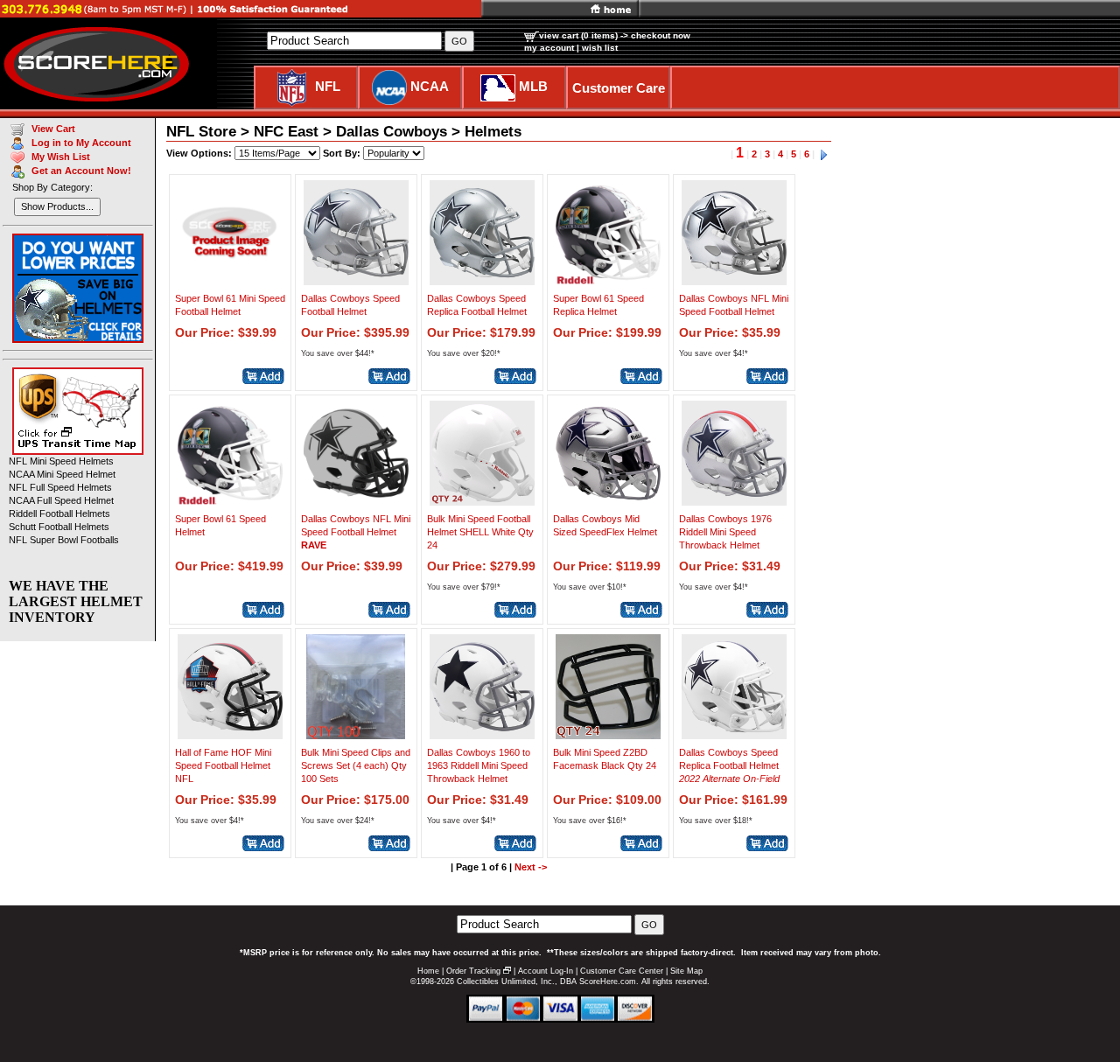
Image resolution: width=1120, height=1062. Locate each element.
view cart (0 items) (578, 35)
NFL (327, 86)
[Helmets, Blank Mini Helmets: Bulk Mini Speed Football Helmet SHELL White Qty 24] (482, 500)
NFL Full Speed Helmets (60, 487)
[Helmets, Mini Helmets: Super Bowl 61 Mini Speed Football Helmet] (230, 280)
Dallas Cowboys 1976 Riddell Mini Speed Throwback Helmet (725, 532)
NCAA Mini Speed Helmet (62, 474)
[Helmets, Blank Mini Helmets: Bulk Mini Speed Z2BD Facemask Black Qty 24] (608, 734)
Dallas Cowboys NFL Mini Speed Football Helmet (355, 532)
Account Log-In (545, 971)
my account (549, 47)
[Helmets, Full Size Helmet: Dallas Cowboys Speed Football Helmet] (356, 280)
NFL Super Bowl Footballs (64, 539)
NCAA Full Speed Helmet (61, 500)
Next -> (530, 867)
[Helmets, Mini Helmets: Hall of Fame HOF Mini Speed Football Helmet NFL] (230, 734)
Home (428, 971)
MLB (533, 86)
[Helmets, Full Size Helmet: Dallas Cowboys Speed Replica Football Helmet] (482, 280)
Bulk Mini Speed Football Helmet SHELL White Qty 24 (480, 532)
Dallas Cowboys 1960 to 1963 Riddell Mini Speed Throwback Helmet (478, 765)
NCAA (429, 86)
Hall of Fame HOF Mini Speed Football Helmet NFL (223, 765)
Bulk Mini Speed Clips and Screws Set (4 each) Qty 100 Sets (355, 765)
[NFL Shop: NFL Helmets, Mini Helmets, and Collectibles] (292, 86)
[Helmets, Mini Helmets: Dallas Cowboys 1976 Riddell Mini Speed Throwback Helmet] (734, 500)
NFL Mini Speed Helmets (61, 461)
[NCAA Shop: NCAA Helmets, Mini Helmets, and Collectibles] (389, 86)
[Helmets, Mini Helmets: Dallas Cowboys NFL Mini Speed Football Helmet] (734, 280)
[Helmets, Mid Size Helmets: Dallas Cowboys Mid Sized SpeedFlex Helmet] (608, 500)
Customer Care (618, 87)
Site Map (686, 971)
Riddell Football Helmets (59, 513)
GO (649, 924)
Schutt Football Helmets (59, 526)
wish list (600, 47)
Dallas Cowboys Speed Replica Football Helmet (729, 765)
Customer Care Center (621, 971)
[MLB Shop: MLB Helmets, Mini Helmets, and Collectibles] (497, 86)
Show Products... (57, 206)
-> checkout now (655, 35)
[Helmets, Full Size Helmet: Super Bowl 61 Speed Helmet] (230, 500)
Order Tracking (473, 971)
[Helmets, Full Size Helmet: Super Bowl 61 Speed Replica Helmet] (608, 280)
